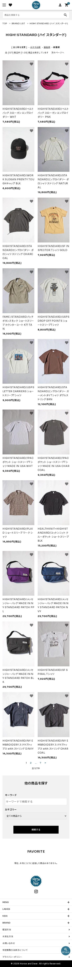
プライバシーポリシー (12, 957)
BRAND (7, 922)
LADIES (6, 909)
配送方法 (7, 929)
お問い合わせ (9, 943)
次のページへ (57, 52)
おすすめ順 (35, 47)
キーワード (11, 795)
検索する (36, 829)
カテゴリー (11, 809)
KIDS (5, 916)
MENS (6, 902)
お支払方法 (8, 936)
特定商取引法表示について (15, 950)
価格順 (47, 47)
